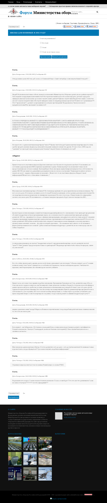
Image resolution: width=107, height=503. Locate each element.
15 (46, 376)
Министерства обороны (49, 12)
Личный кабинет (50, 2)
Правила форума (84, 23)
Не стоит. (45, 43)
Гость (14, 70)
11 (47, 305)
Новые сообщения (63, 23)
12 (43, 323)
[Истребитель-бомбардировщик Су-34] (45, 474)
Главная (10, 2)
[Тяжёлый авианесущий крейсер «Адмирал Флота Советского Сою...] (30, 458)
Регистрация (27, 2)
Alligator (16, 156)
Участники (73, 23)
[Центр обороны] (30, 443)
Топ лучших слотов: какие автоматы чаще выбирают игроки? (78, 413)
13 (42, 343)
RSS (97, 23)
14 (42, 360)
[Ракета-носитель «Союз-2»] (15, 474)
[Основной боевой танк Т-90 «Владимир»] (30, 474)
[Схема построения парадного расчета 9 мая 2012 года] (45, 458)
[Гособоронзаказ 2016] (15, 458)
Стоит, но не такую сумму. (51, 52)
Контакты (38, 2)
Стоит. (44, 47)
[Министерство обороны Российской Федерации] (15, 443)
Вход (18, 2)
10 (46, 279)
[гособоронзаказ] (45, 443)
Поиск (92, 23)
